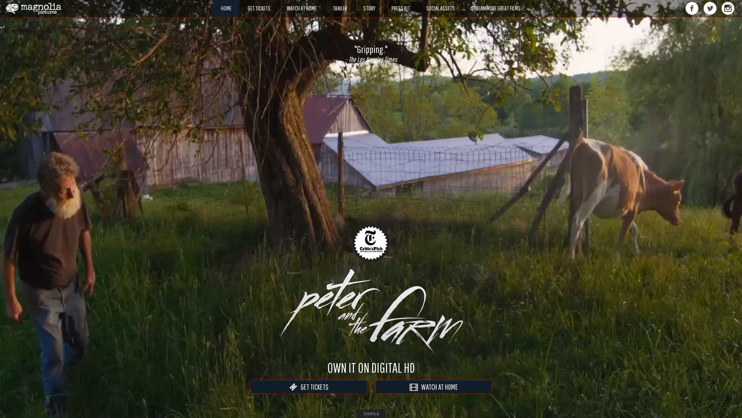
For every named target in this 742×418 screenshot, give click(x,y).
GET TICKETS (312, 386)
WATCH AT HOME (438, 386)
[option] (371, 53)
